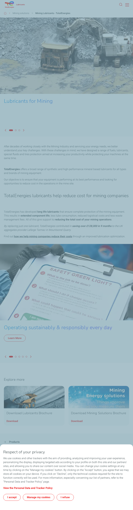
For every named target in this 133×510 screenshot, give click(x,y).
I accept (12, 497)
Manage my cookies (38, 497)
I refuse (65, 497)
